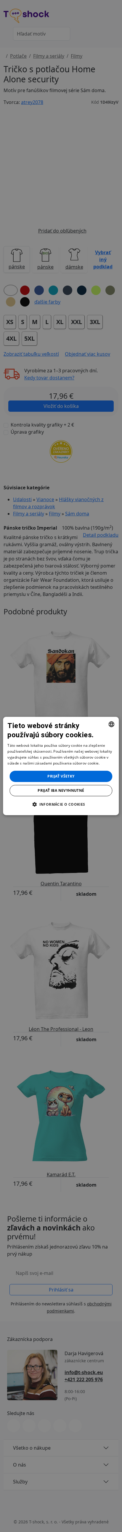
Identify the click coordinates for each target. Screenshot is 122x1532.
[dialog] (61, 766)
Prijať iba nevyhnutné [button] (61, 790)
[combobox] (112, 724)
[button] (61, 804)
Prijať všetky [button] (60, 776)
